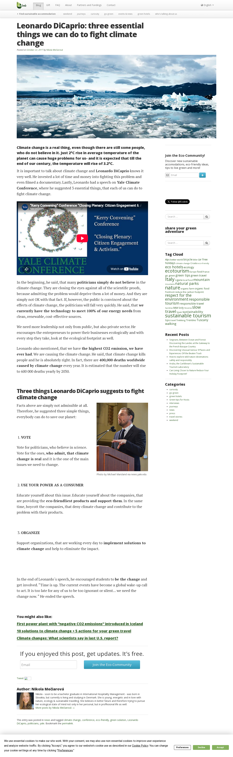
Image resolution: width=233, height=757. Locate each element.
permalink (67, 723)
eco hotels (174, 266)
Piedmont (169, 292)
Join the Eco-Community (112, 664)
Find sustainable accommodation (37, 13)
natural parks (187, 283)
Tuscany (202, 320)
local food (188, 280)
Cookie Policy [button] (140, 745)
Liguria (178, 280)
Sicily (181, 307)
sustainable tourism (188, 315)
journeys (81, 13)
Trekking (180, 320)
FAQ (57, 5)
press (172, 413)
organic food (202, 288)
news (47, 720)
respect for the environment (178, 297)
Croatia (194, 263)
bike (195, 259)
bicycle (187, 259)
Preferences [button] (65, 750)
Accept (220, 747)
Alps (167, 259)
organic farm (187, 288)
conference (88, 720)
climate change (72, 720)
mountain (201, 279)
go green (108, 13)
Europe (193, 271)
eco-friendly (102, 720)
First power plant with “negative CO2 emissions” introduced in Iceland (80, 623)
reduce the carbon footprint (189, 291)
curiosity (95, 13)
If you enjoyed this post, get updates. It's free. (82, 654)
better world (176, 259)
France (206, 271)
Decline (201, 747)
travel (173, 320)
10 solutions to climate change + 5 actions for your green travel (74, 631)
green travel (199, 275)
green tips (183, 275)
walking (170, 323)
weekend (67, 13)
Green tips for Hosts (179, 399)
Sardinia (169, 308)
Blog (38, 5)
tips (167, 320)
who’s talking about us (166, 13)
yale (42, 723)
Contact (111, 5)
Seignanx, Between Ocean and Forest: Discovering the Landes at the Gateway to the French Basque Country (189, 343)
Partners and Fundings (89, 5)
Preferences (182, 747)
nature (172, 287)
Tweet (20, 678)
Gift (48, 5)
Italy (169, 279)
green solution (118, 720)
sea (175, 307)
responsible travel (192, 303)
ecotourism (177, 271)
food (199, 271)
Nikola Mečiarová (54, 49)
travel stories (175, 416)
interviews (174, 403)
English (207, 5)
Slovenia (188, 308)
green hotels (144, 13)
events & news (125, 13)
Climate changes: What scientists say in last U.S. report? (67, 638)
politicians (33, 723)
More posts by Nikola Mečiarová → (55, 707)
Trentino (191, 320)
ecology (189, 267)
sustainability (193, 312)
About (68, 5)
